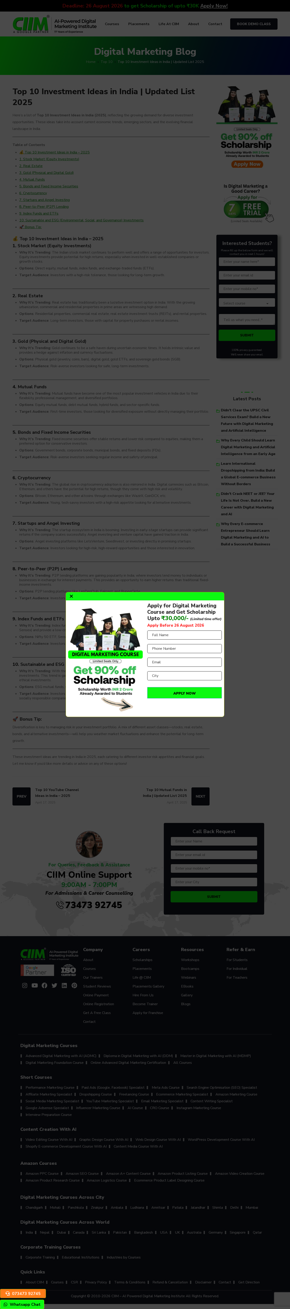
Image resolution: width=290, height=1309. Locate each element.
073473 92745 (26, 1293)
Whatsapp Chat (25, 1304)
